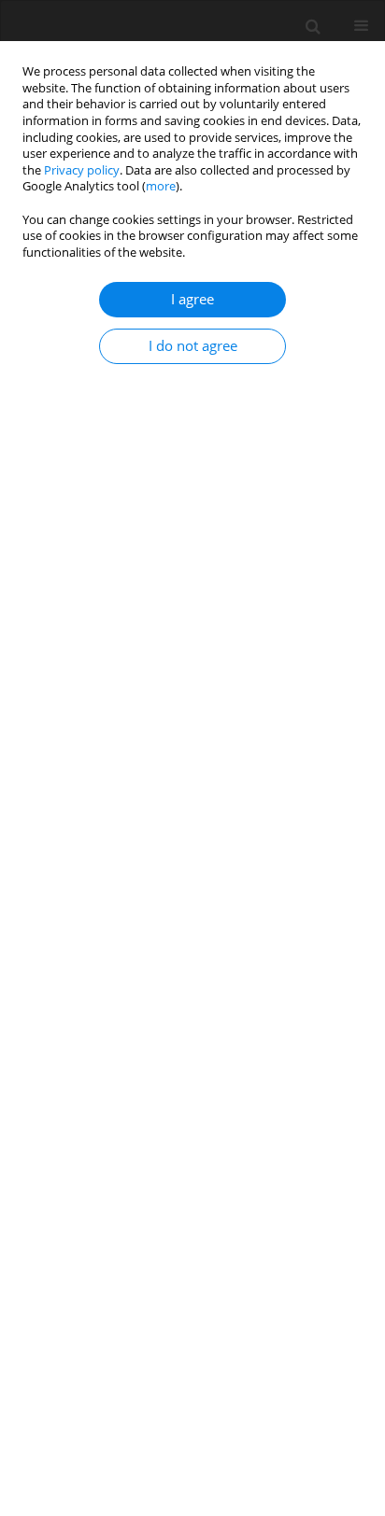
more (161, 186)
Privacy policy (82, 170)
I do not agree (193, 346)
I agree (192, 299)
